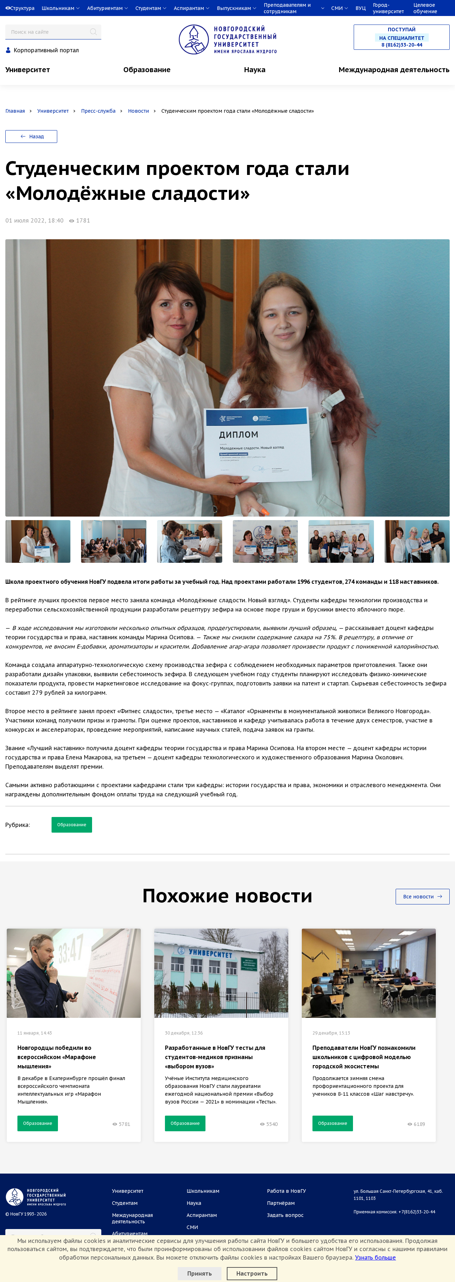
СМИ (192, 1227)
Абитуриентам (130, 1233)
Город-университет (388, 8)
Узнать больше (375, 1257)
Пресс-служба (98, 111)
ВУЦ (360, 8)
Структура (22, 8)
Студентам (125, 1203)
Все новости (419, 896)
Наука (255, 69)
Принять (199, 1273)
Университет (27, 69)
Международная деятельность (394, 69)
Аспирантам (202, 1215)
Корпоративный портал (46, 50)
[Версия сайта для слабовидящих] (0, 8)
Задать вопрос (285, 1215)
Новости (138, 111)
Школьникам (203, 1191)
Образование (147, 69)
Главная (15, 111)
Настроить (252, 1273)
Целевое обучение (425, 8)
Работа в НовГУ (286, 1191)
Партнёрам (281, 1203)
